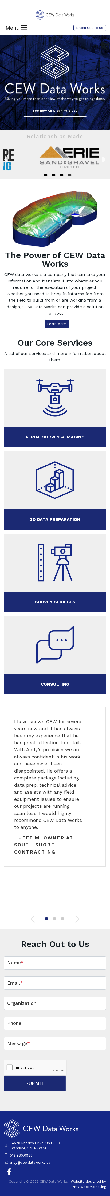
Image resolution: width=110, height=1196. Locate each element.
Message (18, 1043)
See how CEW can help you (55, 111)
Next (103, 159)
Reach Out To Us (89, 28)
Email (15, 983)
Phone (14, 1023)
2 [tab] (55, 919)
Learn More (56, 324)
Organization (21, 1003)
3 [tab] (63, 919)
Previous (7, 159)
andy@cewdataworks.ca (29, 1163)
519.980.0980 (21, 1155)
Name (15, 962)
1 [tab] (47, 919)
